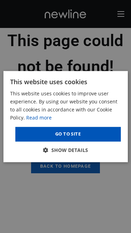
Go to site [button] (68, 134)
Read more (39, 117)
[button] (65, 150)
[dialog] (65, 116)
